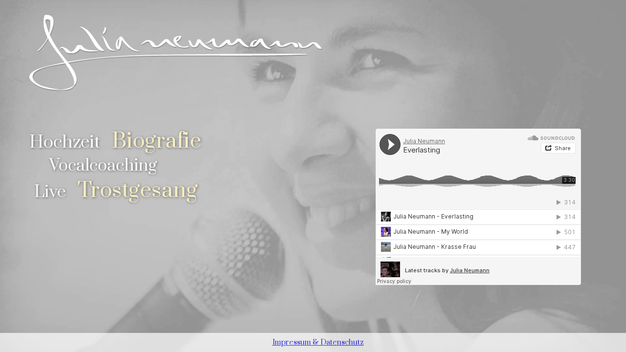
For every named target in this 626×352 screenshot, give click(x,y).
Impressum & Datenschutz (318, 342)
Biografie (156, 141)
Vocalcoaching (103, 165)
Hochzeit (64, 142)
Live (50, 192)
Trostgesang (137, 190)
